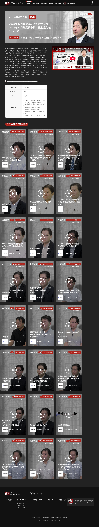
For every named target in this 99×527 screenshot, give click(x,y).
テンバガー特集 (71, 3)
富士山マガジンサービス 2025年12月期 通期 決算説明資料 (22, 81)
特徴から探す (44, 3)
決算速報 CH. (20, 505)
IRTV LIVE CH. (21, 512)
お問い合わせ (58, 3)
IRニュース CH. (21, 507)
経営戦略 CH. (20, 503)
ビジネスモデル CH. (22, 510)
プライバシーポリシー (56, 517)
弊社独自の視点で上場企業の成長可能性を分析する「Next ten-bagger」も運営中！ (84, 502)
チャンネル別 (36, 3)
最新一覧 (51, 3)
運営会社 (65, 517)
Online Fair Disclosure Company (40, 517)
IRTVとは (29, 3)
